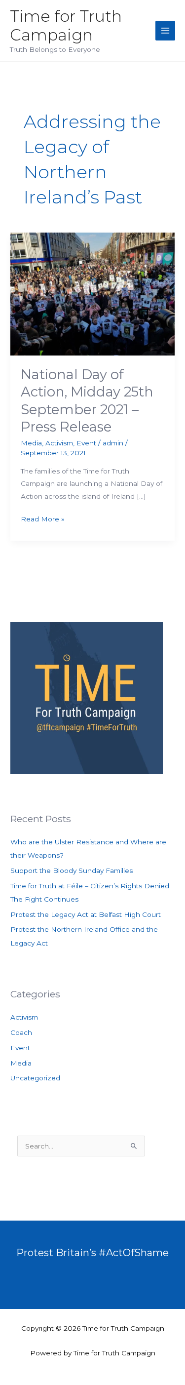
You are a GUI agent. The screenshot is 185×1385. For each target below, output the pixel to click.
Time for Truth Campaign (66, 25)
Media (31, 443)
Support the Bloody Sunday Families (71, 870)
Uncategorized (35, 1078)
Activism (59, 443)
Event (86, 443)
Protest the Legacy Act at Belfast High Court (85, 914)
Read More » (43, 519)
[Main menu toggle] (165, 31)
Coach (21, 1032)
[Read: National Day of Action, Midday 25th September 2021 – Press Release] (92, 293)
